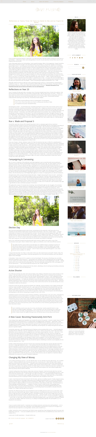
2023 (76, 251)
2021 (76, 260)
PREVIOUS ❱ (60, 423)
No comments (30, 418)
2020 (76, 262)
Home (24, 1)
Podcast (71, 1)
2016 (76, 268)
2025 (76, 247)
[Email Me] (80, 58)
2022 (76, 259)
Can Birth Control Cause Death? (76, 138)
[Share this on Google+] (63, 418)
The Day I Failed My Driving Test (76, 107)
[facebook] (70, 58)
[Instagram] (75, 58)
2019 (76, 264)
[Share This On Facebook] (56, 418)
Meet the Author (44, 1)
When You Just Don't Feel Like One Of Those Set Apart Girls (77, 187)
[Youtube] (82, 58)
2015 (76, 270)
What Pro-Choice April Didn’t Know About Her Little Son (77, 123)
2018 (76, 265)
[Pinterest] (77, 58)
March (77, 256)
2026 (76, 246)
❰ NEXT (11, 423)
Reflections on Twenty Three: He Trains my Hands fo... (77, 254)
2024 (76, 249)
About (32, 1)
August (77, 252)
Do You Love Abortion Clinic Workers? (76, 155)
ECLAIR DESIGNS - (52, 432)
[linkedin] (83, 58)
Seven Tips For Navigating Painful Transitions (76, 204)
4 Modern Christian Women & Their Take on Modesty (76, 220)
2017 (76, 267)
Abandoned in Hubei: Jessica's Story (77, 171)
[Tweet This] (59, 418)
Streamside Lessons (76, 236)
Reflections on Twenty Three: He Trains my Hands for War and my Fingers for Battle (36, 21)
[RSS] (73, 58)
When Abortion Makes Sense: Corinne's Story (76, 91)
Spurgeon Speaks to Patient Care (76, 329)
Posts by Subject (58, 1)
